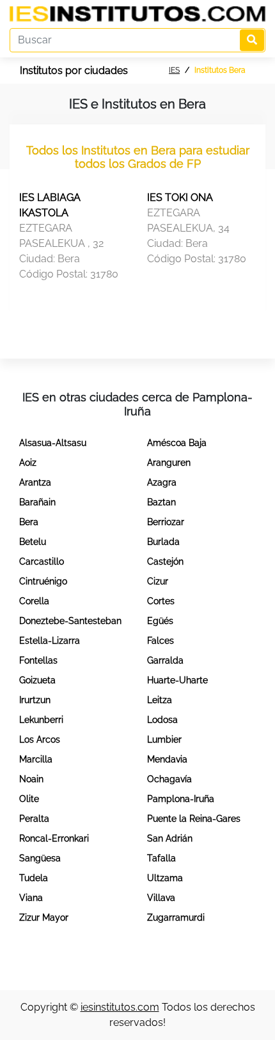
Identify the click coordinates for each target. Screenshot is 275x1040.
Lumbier (164, 739)
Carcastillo (41, 561)
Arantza (35, 482)
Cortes (161, 601)
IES (174, 70)
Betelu (32, 542)
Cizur (157, 581)
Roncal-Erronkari (54, 838)
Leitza (159, 700)
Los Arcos (39, 739)
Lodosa (162, 720)
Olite (29, 799)
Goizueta (37, 680)
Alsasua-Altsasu (52, 443)
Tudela (33, 878)
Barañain (37, 502)
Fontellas (38, 660)
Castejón (165, 561)
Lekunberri (41, 720)
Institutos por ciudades (74, 70)
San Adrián (169, 838)
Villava (161, 898)
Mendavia (167, 759)
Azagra (162, 482)
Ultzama (165, 878)
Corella (34, 601)
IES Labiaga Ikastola (50, 205)
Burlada (163, 542)
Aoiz (27, 462)
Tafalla (161, 858)
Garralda (165, 660)
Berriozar (165, 522)
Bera (28, 522)
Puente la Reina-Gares (193, 818)
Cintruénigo (43, 581)
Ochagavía (169, 779)
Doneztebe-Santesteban (70, 621)
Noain (31, 779)
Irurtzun (35, 700)
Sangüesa (40, 858)
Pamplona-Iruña (180, 799)
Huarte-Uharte (177, 680)
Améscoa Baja (177, 443)
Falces (160, 640)
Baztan (161, 502)
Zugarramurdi (176, 917)
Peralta (34, 818)
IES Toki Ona (180, 197)
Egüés (160, 621)
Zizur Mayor (43, 917)
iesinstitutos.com (120, 1007)
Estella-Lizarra (49, 640)
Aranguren (169, 462)
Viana (31, 898)
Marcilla (35, 759)
